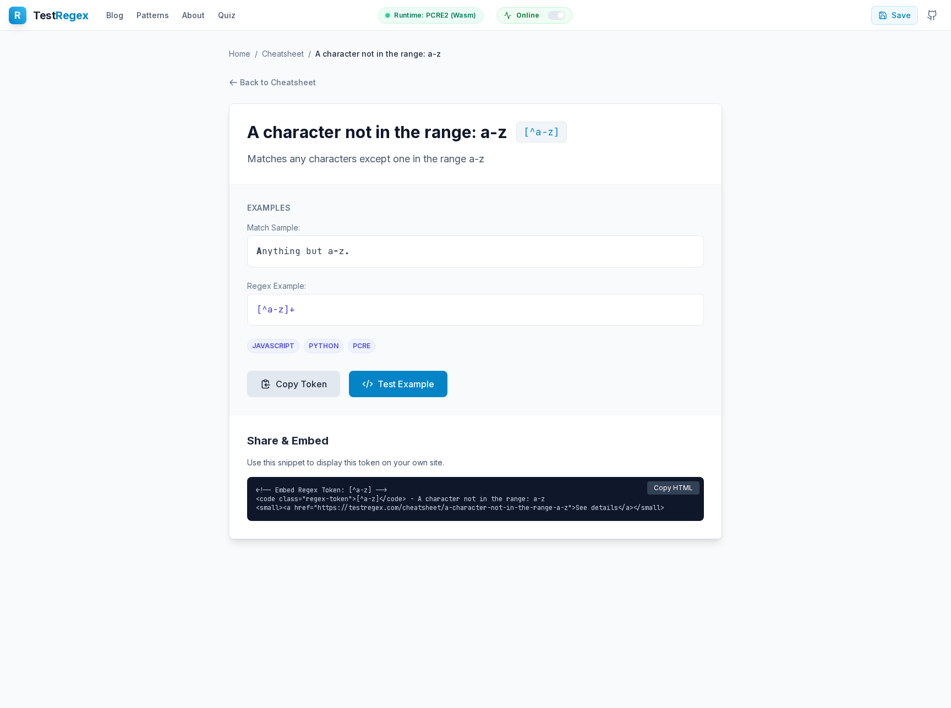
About (193, 15)
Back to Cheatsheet (278, 82)
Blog (114, 15)
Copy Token (301, 383)
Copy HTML (673, 488)
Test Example (406, 383)
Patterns (152, 15)
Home (239, 53)
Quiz (227, 15)
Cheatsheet (283, 53)
